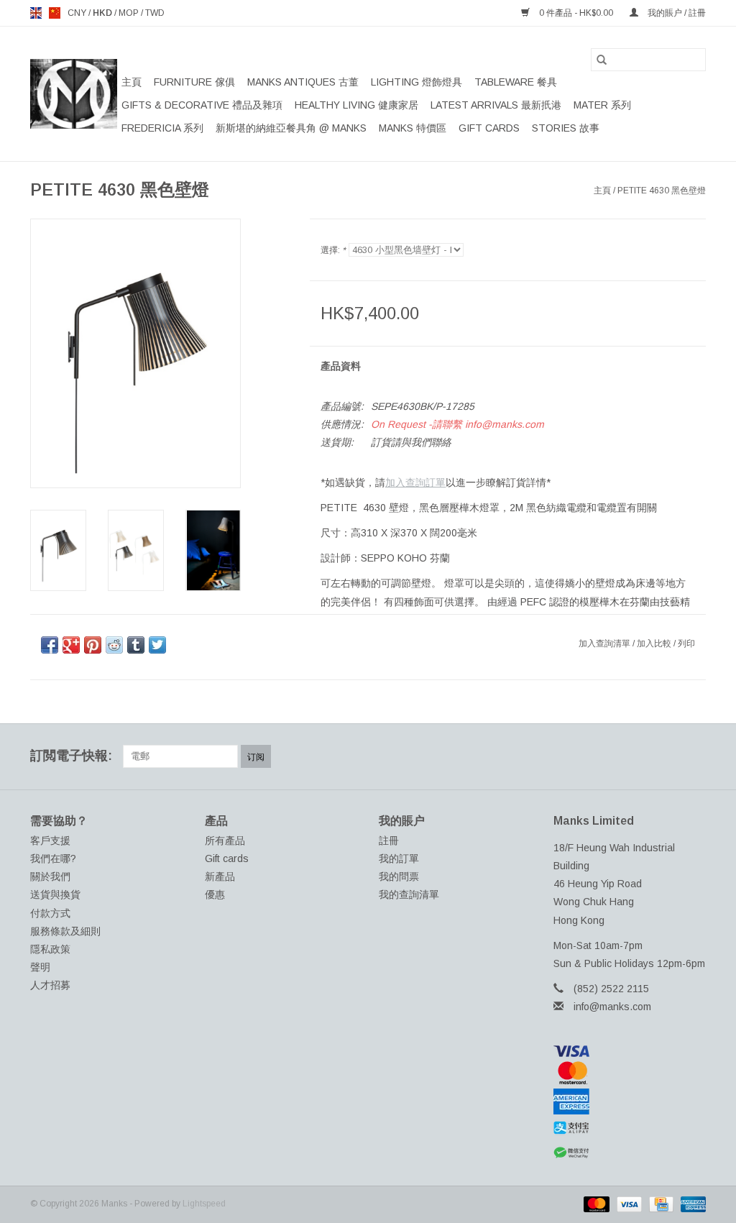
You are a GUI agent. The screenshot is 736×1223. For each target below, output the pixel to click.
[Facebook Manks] (590, 756)
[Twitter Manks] (616, 756)
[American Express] (630, 1101)
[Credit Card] (660, 1204)
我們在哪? (53, 858)
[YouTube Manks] (668, 756)
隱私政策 (50, 949)
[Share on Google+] (71, 645)
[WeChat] (630, 1153)
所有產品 (225, 840)
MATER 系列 (602, 105)
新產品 (220, 876)
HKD (103, 13)
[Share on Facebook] (49, 645)
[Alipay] (630, 1128)
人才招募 (50, 985)
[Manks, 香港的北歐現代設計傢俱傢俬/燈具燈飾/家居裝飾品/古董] (73, 94)
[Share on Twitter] (157, 645)
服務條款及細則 (65, 931)
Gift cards (489, 128)
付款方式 (50, 913)
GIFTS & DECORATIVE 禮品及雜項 (201, 105)
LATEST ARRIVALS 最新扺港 (496, 105)
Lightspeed (204, 1204)
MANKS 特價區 (412, 128)
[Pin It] (92, 645)
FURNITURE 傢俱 (194, 82)
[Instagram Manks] (694, 756)
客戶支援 (50, 840)
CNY (78, 13)
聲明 (40, 967)
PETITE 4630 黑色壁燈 (661, 190)
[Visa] (630, 1051)
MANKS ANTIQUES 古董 (303, 82)
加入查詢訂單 (415, 482)
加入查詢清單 (605, 643)
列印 (686, 643)
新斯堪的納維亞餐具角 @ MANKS (291, 128)
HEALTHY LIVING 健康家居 (356, 105)
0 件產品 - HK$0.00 (576, 13)
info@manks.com (612, 1006)
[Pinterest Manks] (642, 756)
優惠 (215, 894)
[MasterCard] (630, 1073)
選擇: (333, 250)
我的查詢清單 (409, 894)
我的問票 (399, 876)
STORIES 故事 (565, 128)
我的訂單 (399, 858)
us (54, 13)
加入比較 (655, 643)
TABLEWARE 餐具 (515, 82)
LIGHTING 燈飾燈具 (416, 82)
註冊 (389, 840)
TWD (155, 13)
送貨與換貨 (55, 894)
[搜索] (601, 59)
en (36, 13)
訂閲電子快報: (71, 755)
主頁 (131, 82)
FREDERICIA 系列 (162, 128)
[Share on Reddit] (114, 645)
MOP (130, 13)
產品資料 (341, 366)
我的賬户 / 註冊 (675, 13)
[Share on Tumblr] (135, 645)
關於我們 (50, 876)
